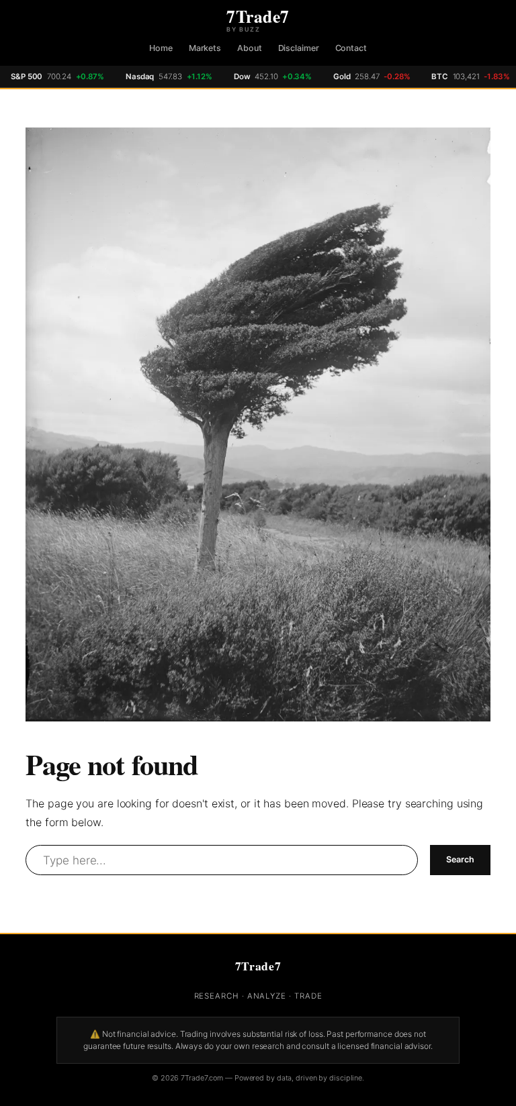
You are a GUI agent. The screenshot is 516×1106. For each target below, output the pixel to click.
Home (161, 48)
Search (460, 859)
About (249, 48)
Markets (205, 48)
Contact (351, 48)
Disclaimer (298, 48)
